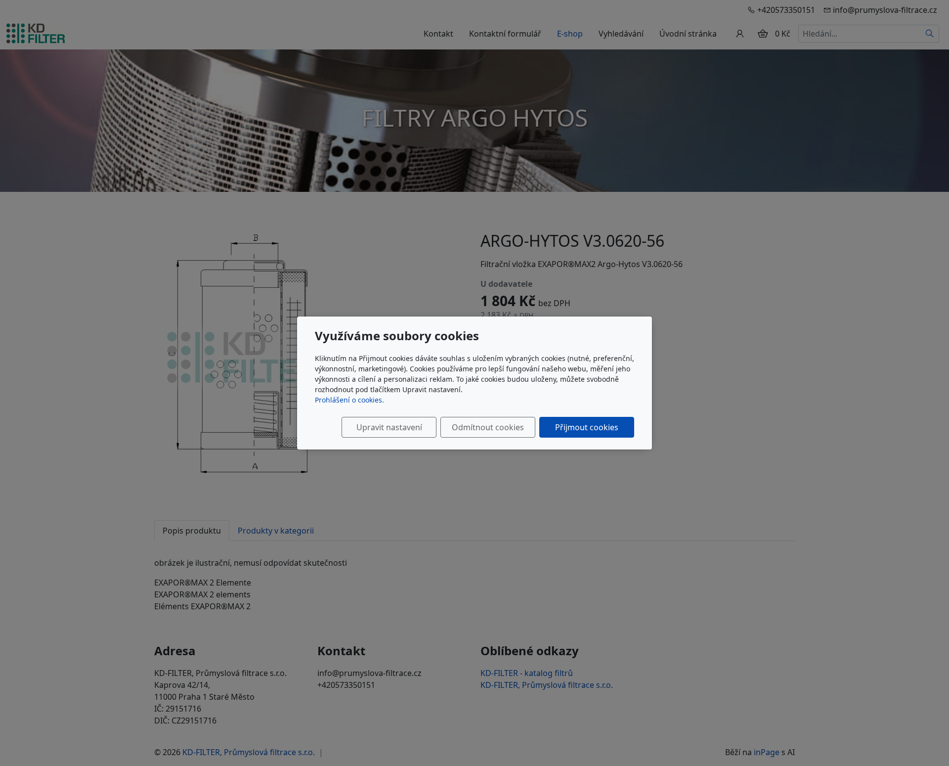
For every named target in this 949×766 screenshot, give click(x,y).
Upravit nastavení (389, 427)
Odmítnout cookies (488, 427)
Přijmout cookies (586, 427)
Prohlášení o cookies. (349, 400)
